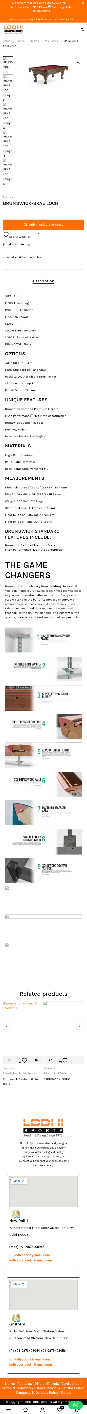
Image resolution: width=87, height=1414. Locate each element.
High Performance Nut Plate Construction (34, 549)
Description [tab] (43, 281)
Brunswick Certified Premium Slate (30, 545)
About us (24, 1383)
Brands (53, 1383)
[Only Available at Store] (9, 1060)
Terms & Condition (17, 1388)
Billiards (34, 40)
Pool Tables (51, 40)
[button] (78, 62)
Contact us (71, 1383)
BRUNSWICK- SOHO (57, 1079)
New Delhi (18, 1220)
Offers (40, 1383)
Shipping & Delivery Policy (37, 1392)
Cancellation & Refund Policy (60, 1388)
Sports (20, 40)
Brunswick (9, 197)
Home (6, 40)
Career (66, 1392)
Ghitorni (17, 1324)
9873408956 (41, 11)
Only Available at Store (46, 224)
